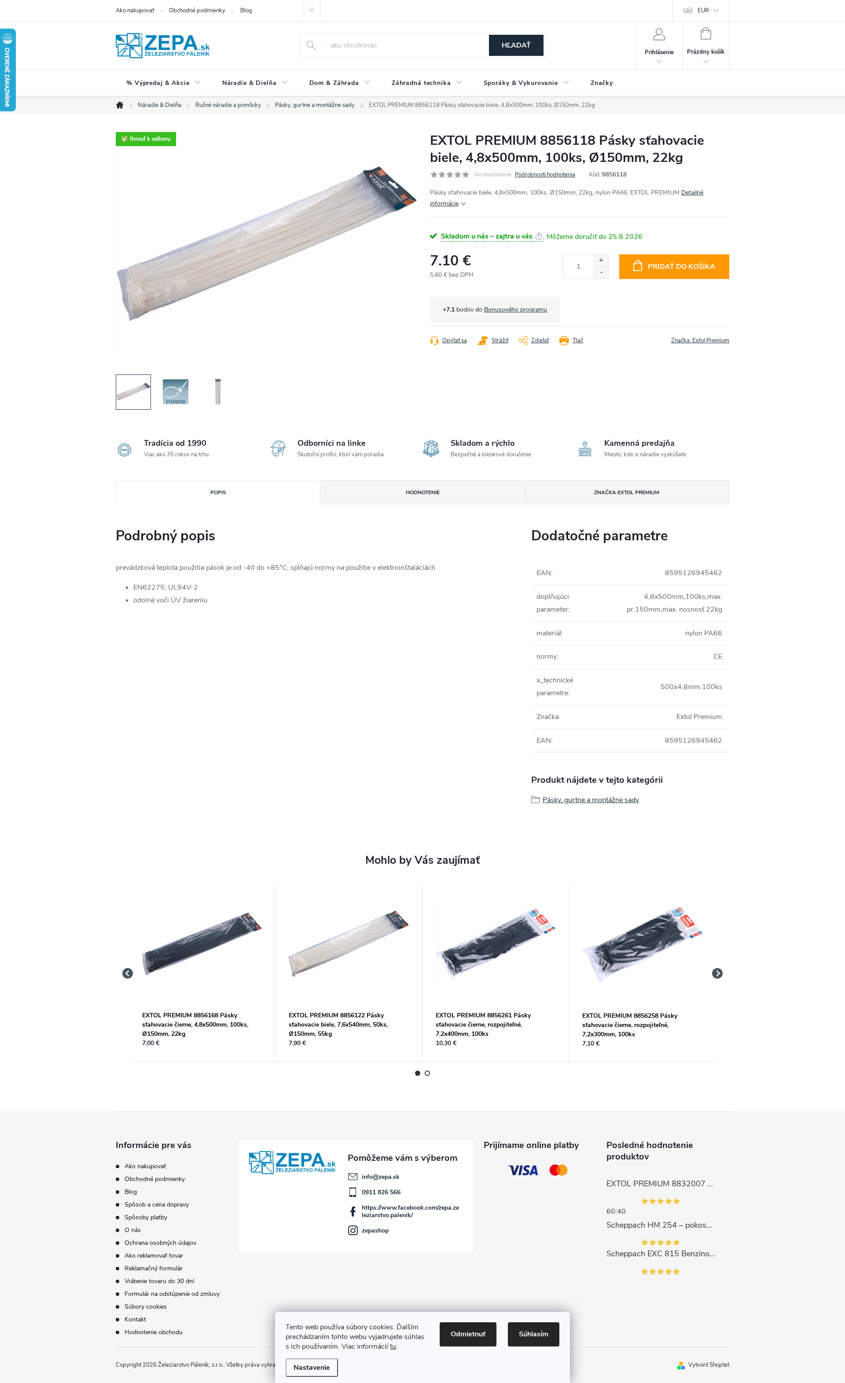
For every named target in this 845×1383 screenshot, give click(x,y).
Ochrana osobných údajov (160, 1243)
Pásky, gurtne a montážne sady (591, 800)
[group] (202, 974)
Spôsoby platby (146, 1217)
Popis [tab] (218, 492)
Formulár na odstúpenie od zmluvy (172, 1294)
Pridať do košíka (681, 266)
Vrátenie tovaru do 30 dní (159, 1281)
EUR (703, 11)
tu (393, 1346)
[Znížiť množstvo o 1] (601, 273)
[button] (202, 1043)
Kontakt (135, 1319)
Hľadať (516, 45)
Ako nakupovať (135, 11)
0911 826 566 (381, 1192)
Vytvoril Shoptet (708, 1365)
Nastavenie (312, 1367)
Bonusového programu (515, 309)
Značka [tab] (626, 492)
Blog (246, 11)
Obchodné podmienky (197, 11)
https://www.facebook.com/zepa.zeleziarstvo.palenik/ (410, 1211)
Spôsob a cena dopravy (157, 1204)
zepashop (375, 1230)
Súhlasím (533, 1334)
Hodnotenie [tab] (423, 492)
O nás (133, 1230)
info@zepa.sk (381, 1177)
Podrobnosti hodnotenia (545, 174)
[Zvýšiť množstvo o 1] (601, 261)
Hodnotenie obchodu (154, 1332)
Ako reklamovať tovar (154, 1255)
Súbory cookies (146, 1306)
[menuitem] (164, 83)
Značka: (700, 341)
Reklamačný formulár (154, 1268)
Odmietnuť (468, 1334)
